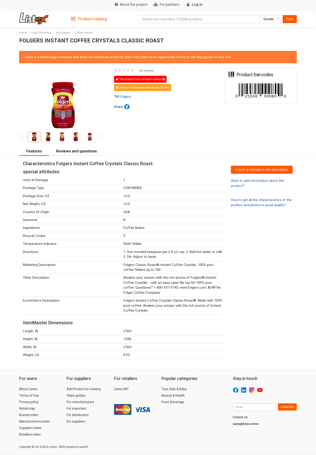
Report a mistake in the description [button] (261, 169)
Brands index (28, 415)
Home (23, 32)
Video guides (76, 395)
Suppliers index (30, 428)
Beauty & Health (173, 395)
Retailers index (30, 434)
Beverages (63, 32)
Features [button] (34, 151)
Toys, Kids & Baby (174, 389)
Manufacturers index (34, 421)
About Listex (28, 389)
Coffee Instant (83, 32)
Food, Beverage (41, 32)
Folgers (125, 97)
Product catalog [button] (92, 18)
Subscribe (287, 407)
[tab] (89, 18)
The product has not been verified (140, 79)
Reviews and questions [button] (76, 151)
